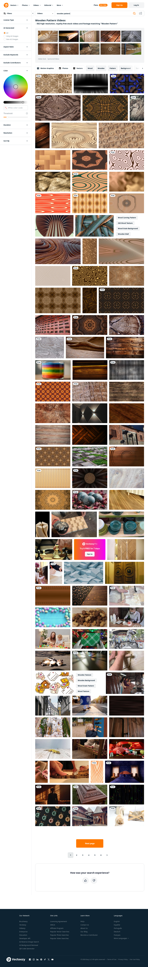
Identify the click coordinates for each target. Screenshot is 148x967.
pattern (113, 68)
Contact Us (84, 925)
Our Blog (84, 931)
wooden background (86, 680)
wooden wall (123, 234)
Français (117, 935)
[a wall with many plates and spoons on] (52, 816)
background (126, 68)
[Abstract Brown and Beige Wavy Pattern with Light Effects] (121, 251)
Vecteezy (22, 925)
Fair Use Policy (135, 959)
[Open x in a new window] (49, 959)
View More (131, 49)
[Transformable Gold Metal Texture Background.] (105, 108)
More (59, 5)
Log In (136, 5)
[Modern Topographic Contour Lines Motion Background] (89, 182)
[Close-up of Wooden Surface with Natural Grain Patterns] (97, 772)
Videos (36, 5)
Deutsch (117, 931)
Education (23, 935)
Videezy (22, 928)
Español (117, 925)
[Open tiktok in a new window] (45, 959)
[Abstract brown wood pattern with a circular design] (89, 325)
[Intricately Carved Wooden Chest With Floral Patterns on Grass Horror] (89, 794)
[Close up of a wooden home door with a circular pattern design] (124, 573)
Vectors (13, 5)
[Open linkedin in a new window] (37, 959)
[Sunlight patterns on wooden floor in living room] (126, 500)
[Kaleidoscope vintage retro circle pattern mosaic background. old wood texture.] (58, 300)
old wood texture (125, 223)
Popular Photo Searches (59, 935)
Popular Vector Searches (59, 931)
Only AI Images (12, 36)
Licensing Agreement (58, 921)
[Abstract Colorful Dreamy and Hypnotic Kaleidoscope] (52, 500)
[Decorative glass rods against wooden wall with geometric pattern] (125, 549)
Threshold (8, 113)
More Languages (120, 938)
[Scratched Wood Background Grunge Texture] (126, 478)
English (117, 921)
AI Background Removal (28, 945)
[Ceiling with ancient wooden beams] (52, 435)
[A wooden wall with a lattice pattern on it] (52, 325)
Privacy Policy (123, 959)
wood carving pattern (127, 217)
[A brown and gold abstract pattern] (89, 276)
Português (118, 928)
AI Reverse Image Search (29, 942)
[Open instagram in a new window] (34, 959)
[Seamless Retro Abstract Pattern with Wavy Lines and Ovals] (52, 203)
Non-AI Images (12, 39)
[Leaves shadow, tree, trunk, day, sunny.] (126, 413)
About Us (84, 928)
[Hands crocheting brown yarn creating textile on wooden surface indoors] (41, 772)
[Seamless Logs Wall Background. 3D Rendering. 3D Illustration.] (126, 391)
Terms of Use (111, 959)
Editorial (47, 5)
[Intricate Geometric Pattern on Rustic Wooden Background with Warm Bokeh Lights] (89, 596)
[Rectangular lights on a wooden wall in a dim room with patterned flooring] (89, 413)
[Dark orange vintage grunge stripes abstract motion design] (89, 435)
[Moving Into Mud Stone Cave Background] (52, 413)
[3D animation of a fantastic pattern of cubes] (58, 251)
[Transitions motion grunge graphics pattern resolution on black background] (94, 226)
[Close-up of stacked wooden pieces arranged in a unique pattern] (42, 524)
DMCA (52, 925)
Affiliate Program (56, 928)
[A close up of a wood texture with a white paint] (49, 347)
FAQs (82, 921)
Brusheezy (23, 921)
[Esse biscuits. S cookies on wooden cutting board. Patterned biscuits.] (89, 617)
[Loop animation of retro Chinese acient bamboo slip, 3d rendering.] (52, 478)
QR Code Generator (27, 948)
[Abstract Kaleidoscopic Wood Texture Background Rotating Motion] (89, 160)
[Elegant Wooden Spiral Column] (54, 226)
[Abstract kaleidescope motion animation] (121, 300)
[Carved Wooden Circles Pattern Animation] (121, 135)
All (7, 33)
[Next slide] (140, 68)
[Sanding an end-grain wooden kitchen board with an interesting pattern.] (74, 524)
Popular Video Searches (59, 938)
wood (90, 68)
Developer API (24, 938)
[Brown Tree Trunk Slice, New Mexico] (126, 325)
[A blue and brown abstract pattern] (127, 83)
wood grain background (128, 228)
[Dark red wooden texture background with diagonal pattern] (126, 794)
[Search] (134, 13)
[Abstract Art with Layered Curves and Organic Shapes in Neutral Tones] (126, 203)
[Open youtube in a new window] (52, 959)
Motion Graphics (47, 68)
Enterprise (23, 931)
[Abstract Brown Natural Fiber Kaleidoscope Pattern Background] (126, 276)
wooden (101, 68)
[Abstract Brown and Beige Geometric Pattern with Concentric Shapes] (126, 160)
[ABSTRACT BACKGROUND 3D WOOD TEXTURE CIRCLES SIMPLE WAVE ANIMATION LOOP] (126, 456)
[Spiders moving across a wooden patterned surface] (52, 160)
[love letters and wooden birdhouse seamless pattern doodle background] (54, 683)
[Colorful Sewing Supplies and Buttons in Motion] (126, 749)
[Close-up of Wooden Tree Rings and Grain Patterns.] (74, 135)
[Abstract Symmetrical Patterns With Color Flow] (89, 203)
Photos (25, 5)
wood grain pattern (86, 686)
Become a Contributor (89, 935)
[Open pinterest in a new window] (41, 959)
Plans (96, 5)
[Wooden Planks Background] (126, 370)
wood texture (83, 691)
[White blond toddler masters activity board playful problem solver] (89, 727)
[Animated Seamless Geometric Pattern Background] (52, 456)
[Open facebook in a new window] (30, 959)
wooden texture (84, 675)
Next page (90, 843)
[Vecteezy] (6, 5)
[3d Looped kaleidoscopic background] (52, 391)
